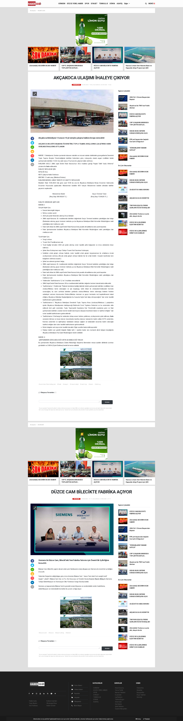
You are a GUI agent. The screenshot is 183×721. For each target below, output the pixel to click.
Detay (139, 719)
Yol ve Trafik (119, 690)
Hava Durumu (119, 688)
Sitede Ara (140, 688)
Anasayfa (33, 10)
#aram (91, 384)
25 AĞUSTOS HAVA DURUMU (139, 189)
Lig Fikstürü (118, 697)
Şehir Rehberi (119, 706)
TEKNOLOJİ (103, 4)
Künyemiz (77, 701)
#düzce (51, 633)
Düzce (41, 569)
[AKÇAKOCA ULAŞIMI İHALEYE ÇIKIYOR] (72, 111)
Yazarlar (77, 693)
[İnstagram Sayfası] (37, 693)
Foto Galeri (78, 685)
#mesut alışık (74, 384)
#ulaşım (65, 384)
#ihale (59, 384)
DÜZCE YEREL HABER (75, 4)
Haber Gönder (50, 705)
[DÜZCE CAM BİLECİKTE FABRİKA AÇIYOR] (72, 529)
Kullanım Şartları (51, 701)
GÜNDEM (61, 4)
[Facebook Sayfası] (30, 693)
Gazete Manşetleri (121, 709)
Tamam (147, 719)
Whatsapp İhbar (51, 703)
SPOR (87, 4)
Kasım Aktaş (99, 579)
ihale (48, 166)
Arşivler (77, 697)
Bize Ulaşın (78, 705)
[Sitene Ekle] (56, 693)
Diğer (126, 4)
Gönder (107, 402)
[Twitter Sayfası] (33, 693)
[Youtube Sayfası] (41, 693)
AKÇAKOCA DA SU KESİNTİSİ (139, 198)
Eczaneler (118, 695)
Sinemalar (118, 702)
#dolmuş (98, 384)
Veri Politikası (33, 705)
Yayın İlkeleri (33, 703)
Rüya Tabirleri (141, 695)
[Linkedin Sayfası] (44, 693)
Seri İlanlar (118, 704)
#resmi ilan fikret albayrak (47, 384)
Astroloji (139, 697)
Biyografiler (140, 692)
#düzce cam (43, 633)
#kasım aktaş (59, 633)
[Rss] (48, 693)
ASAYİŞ (119, 4)
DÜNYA (112, 4)
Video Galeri (78, 689)
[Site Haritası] (52, 693)
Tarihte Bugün (119, 699)
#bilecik (68, 633)
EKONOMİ (41, 425)
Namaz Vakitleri (120, 692)
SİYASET (94, 4)
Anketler (139, 690)
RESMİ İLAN (41, 10)
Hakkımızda (33, 701)
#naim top (83, 384)
